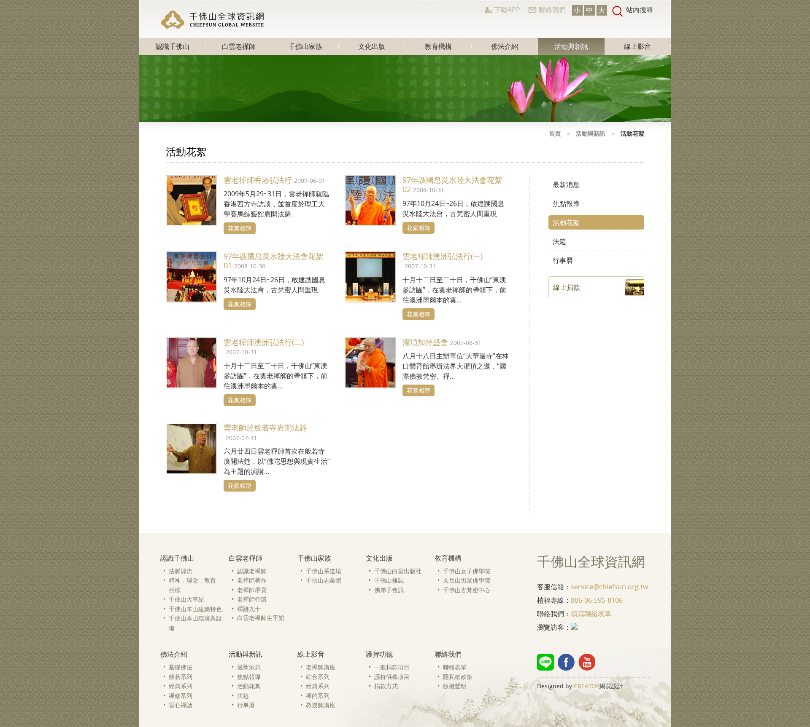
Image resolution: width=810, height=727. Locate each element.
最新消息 (566, 184)
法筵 (559, 241)
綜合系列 (317, 677)
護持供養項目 (392, 677)
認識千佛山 (172, 46)
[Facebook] (566, 662)
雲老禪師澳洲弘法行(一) (442, 256)
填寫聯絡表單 (591, 613)
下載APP (507, 9)
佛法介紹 (504, 46)
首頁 (555, 133)
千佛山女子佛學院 (466, 571)
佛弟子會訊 (389, 590)
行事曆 (563, 260)
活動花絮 (566, 222)
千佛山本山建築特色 (195, 609)
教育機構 (438, 46)
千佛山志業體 (323, 580)
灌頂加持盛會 (425, 342)
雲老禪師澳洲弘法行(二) (264, 342)
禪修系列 (180, 696)
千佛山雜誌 (389, 580)
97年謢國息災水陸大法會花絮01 (273, 261)
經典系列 (180, 686)
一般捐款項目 (392, 667)
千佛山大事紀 (186, 599)
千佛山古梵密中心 (466, 590)
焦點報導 (566, 203)
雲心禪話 (180, 705)
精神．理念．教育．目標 (195, 585)
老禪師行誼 (252, 599)
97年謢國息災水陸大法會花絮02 (452, 185)
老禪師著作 (252, 580)
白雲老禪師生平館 (260, 618)
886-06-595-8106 (597, 600)
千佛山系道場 (323, 571)
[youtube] (586, 662)
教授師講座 (320, 705)
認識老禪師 (252, 571)
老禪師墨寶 (252, 590)
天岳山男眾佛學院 (466, 580)
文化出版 (371, 46)
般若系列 (180, 677)
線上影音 (637, 46)
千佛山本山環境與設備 (195, 623)
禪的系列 (317, 696)
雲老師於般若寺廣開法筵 (265, 427)
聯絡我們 (552, 9)
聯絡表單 (455, 667)
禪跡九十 (249, 609)
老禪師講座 (320, 667)
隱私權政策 (457, 677)
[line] (545, 662)
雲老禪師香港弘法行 (258, 180)
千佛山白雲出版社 (397, 571)
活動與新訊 (571, 46)
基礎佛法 (180, 667)
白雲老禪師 (239, 46)
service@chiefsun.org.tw (609, 586)
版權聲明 (455, 686)
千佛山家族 (305, 46)
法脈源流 (180, 571)
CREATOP (586, 686)
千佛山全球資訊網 (213, 19)
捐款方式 (386, 686)
